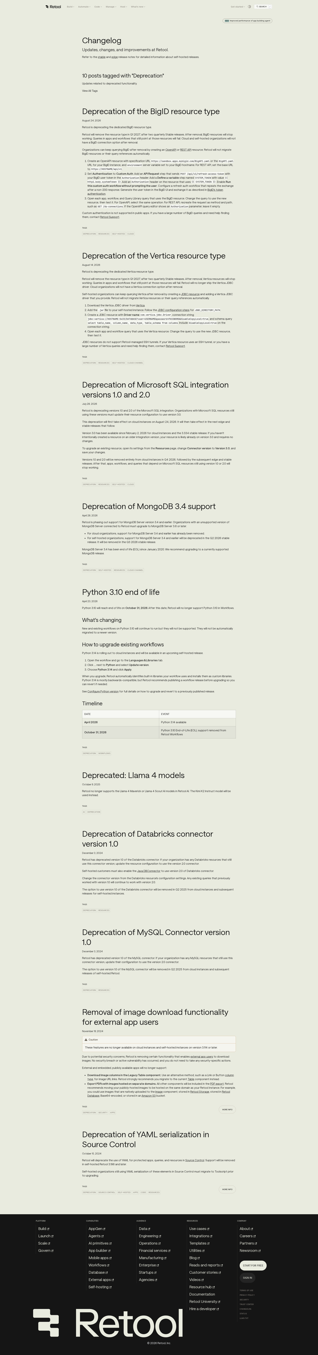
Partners (247, 1243)
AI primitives (98, 1243)
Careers (246, 1236)
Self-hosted (118, 234)
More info (227, 1109)
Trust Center (247, 1304)
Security (102, 1112)
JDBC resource (190, 294)
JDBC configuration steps (173, 310)
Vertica (140, 305)
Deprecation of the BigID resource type (151, 111)
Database (97, 1272)
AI (84, 812)
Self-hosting (98, 1287)
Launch (44, 1236)
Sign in (247, 1277)
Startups (146, 1272)
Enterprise (147, 1265)
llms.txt (244, 1318)
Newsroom (249, 1250)
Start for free (253, 1265)
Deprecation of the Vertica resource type (154, 255)
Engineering (148, 1236)
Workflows (104, 753)
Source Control (194, 1160)
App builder (98, 1250)
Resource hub (200, 1287)
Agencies (146, 1279)
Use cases (197, 1228)
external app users (201, 1056)
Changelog (245, 1309)
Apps (112, 1112)
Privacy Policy (247, 1295)
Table (191, 1079)
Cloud (131, 234)
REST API (185, 149)
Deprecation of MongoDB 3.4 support (149, 506)
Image (159, 1091)
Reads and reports (204, 1265)
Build (42, 1228)
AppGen (95, 1228)
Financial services (153, 1250)
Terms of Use (246, 1290)
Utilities (195, 1250)
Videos (195, 1279)
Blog (193, 1257)
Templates (197, 1243)
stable (102, 56)
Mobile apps (98, 1257)
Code (143, 1192)
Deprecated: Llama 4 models (133, 775)
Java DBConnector (148, 870)
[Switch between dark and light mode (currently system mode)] (249, 6)
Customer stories (203, 1272)
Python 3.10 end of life (121, 591)
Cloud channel (135, 363)
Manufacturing (151, 1257)
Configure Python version (103, 691)
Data (143, 1228)
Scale (42, 1243)
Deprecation (89, 234)
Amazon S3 (149, 1095)
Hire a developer (202, 1308)
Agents (95, 1236)
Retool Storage (199, 1091)
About (245, 1228)
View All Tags (90, 90)
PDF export (217, 1083)
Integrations (199, 1236)
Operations (148, 1243)
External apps (100, 1279)
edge (114, 56)
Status (243, 1314)
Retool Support (109, 216)
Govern (44, 1250)
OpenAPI (170, 149)
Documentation (202, 1294)
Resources (103, 234)
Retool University (203, 1301)
